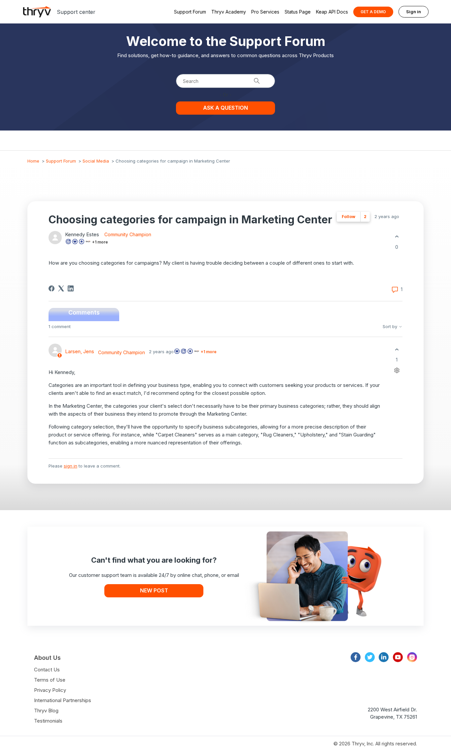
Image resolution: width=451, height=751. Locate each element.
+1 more (100, 242)
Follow (348, 216)
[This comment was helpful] (396, 349)
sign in (70, 466)
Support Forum (190, 12)
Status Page (298, 12)
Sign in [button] (413, 11)
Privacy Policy (50, 690)
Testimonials (48, 721)
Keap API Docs (332, 12)
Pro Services (265, 12)
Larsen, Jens (79, 351)
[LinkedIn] (71, 288)
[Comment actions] (396, 370)
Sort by (391, 326)
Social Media (96, 161)
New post (154, 590)
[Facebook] (51, 288)
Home (33, 161)
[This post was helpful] (396, 237)
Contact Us (47, 669)
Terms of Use (49, 680)
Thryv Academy (228, 12)
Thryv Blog (46, 710)
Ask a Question (225, 107)
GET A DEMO (373, 11)
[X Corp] (61, 288)
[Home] (37, 12)
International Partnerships (62, 700)
